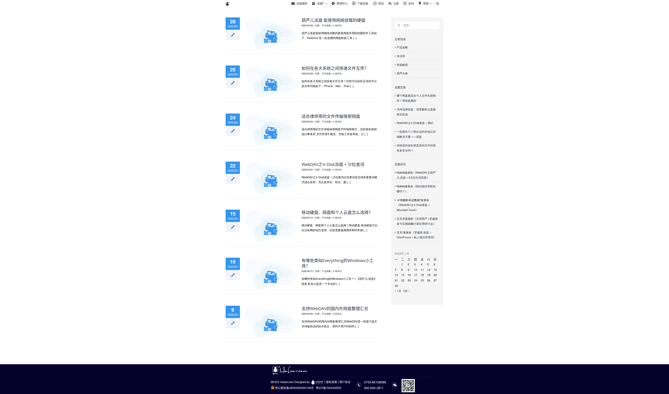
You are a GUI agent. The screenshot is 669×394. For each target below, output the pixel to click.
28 (396, 286)
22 (402, 280)
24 (415, 280)
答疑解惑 (402, 65)
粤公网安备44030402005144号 (294, 388)
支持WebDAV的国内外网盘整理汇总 (335, 308)
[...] (354, 38)
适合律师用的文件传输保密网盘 (331, 116)
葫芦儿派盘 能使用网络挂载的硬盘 (333, 20)
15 (402, 275)
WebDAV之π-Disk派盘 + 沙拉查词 (333, 164)
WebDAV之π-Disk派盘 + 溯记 (415, 123)
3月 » (406, 291)
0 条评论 (337, 25)
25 (422, 280)
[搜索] (437, 3)
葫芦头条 (402, 73)
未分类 (401, 56)
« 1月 (398, 291)
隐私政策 (331, 382)
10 (415, 270)
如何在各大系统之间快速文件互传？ (335, 68)
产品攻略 (326, 25)
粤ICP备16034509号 (328, 388)
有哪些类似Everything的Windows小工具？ (338, 263)
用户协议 (345, 382)
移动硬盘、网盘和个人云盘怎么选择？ (337, 212)
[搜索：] (417, 25)
